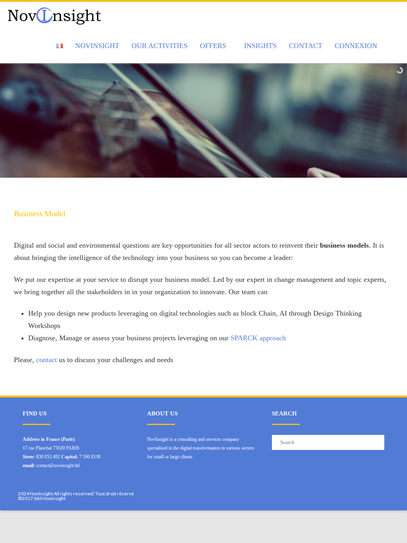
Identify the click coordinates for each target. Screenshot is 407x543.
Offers (213, 46)
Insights (260, 46)
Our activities (160, 46)
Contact (305, 46)
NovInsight (97, 46)
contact (47, 360)
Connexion (356, 46)
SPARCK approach (258, 338)
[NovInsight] (56, 15)
